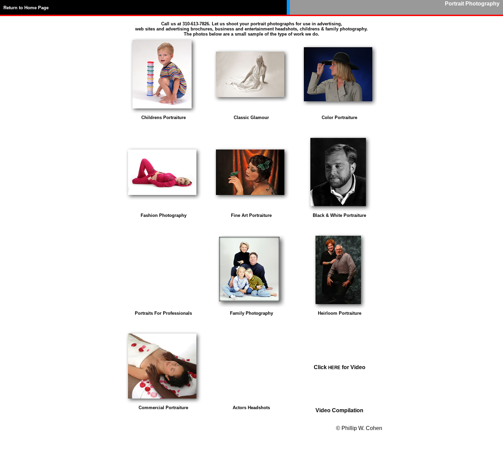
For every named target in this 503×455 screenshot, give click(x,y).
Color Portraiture (339, 117)
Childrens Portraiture (163, 117)
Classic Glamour (251, 117)
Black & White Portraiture (339, 215)
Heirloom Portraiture (339, 313)
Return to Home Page (26, 7)
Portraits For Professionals (163, 313)
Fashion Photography (163, 215)
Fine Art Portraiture (251, 215)
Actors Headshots (251, 407)
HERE (334, 367)
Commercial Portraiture (163, 407)
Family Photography (251, 313)
